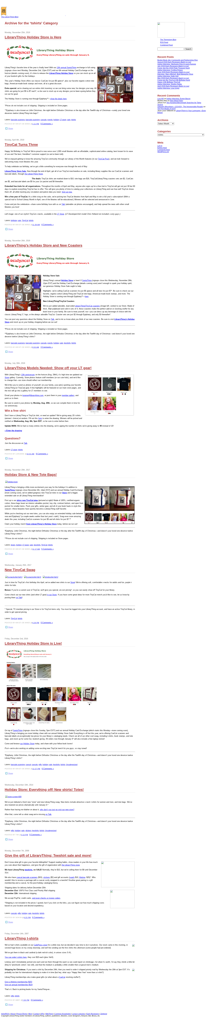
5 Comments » (47, 549)
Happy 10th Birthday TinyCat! (168, 82)
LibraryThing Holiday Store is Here (33, 37)
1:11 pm (35, 124)
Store (7, 377)
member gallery (68, 395)
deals (13, 545)
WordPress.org (163, 152)
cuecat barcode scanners (27, 877)
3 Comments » (47, 347)
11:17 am (36, 549)
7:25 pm (25, 1000)
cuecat (28, 765)
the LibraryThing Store (34, 174)
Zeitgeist (103, 1014)
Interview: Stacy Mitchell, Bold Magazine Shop (175, 74)
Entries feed (162, 148)
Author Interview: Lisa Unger (168, 88)
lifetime (82, 877)
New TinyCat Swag (20, 570)
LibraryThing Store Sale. (15, 171)
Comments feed (163, 150)
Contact (36, 1014)
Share (10, 128)
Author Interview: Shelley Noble (169, 84)
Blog (30, 1014)
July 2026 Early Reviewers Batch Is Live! (173, 66)
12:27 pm (36, 769)
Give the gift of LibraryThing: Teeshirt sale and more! (48, 855)
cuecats (44, 120)
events (50, 120)
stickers (28, 831)
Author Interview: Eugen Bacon (178, 99)
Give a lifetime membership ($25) (18, 982)
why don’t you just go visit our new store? (57, 810)
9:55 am (35, 347)
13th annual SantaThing (66, 67)
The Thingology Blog (168, 40)
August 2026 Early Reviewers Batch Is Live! (174, 62)
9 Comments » (42, 454)
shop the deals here (58, 99)
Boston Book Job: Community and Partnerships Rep (177, 60)
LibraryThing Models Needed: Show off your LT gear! (48, 368)
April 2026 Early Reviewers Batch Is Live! (173, 86)
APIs (42, 1014)
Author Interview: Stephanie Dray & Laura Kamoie (176, 64)
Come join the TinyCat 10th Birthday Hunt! (173, 80)
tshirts (73, 120)
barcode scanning (33, 120)
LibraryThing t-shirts (21, 938)
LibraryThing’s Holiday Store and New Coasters (43, 245)
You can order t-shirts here (16, 957)
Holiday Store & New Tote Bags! (31, 474)
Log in (159, 146)
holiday (56, 120)
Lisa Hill (160, 99)
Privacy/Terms (21, 1014)
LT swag (63, 120)
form (40, 418)
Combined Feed (166, 45)
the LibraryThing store (71, 865)
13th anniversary (28, 375)
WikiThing (49, 1014)
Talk (63, 204)
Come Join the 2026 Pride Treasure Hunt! (173, 68)
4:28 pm (35, 623)
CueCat (62, 977)
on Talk (19, 597)
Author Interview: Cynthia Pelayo (170, 70)
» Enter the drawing (13, 431)
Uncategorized (71, 765)
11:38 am (36, 225)
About (13, 1014)
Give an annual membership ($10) (19, 985)
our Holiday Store (27, 744)
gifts (40, 765)
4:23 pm (27, 917)
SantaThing (87, 280)
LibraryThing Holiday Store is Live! (33, 643)
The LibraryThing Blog (9, 17)
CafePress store (40, 945)
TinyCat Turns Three (21, 144)
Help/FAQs (5, 1014)
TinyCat (25, 220)
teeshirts (67, 343)
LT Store (60, 214)
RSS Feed (164, 42)
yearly (72, 877)
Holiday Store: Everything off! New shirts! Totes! (44, 789)
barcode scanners (18, 120)
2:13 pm (24, 835)
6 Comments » (48, 769)
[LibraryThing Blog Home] (37, 15)
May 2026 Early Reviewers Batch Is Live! (173, 78)
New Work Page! (176, 101)
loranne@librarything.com (32, 395)
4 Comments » (47, 225)
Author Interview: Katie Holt (167, 76)
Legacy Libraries (78, 1014)
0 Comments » (47, 124)
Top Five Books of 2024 (166, 109)
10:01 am (30, 454)
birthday (14, 220)
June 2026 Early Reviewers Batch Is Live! (173, 72)
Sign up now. (67, 192)
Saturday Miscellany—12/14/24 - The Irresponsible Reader (180, 107)
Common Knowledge (62, 1014)
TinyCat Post (103, 159)
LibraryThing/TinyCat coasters (87, 306)
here (86, 296)
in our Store (52, 595)
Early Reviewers (92, 1014)
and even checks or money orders (46, 898)
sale (68, 120)
